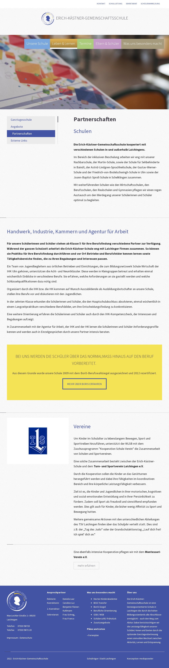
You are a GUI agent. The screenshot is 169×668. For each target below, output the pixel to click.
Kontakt (101, 3)
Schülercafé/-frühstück (105, 618)
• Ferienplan (93, 635)
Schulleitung (116, 3)
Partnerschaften (22, 133)
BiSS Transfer (100, 602)
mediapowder (146, 658)
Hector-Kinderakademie (105, 598)
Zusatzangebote (102, 622)
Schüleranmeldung (151, 3)
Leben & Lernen (63, 43)
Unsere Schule (37, 43)
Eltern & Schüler (107, 43)
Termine (85, 43)
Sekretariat (132, 3)
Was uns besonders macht (142, 43)
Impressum (12, 637)
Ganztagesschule (21, 120)
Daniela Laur (68, 598)
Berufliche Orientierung (105, 610)
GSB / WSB (99, 614)
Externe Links (19, 140)
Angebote (17, 126)
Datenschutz (26, 637)
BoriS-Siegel (100, 606)
